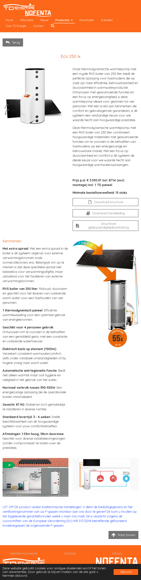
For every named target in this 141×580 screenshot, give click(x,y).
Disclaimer (70, 553)
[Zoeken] (52, 25)
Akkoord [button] (125, 572)
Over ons (117, 553)
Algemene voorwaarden (24, 553)
